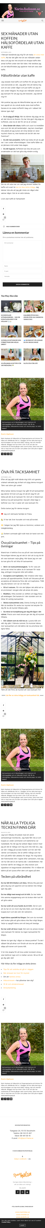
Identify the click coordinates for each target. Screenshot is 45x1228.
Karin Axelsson (7, 434)
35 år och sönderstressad (13, 984)
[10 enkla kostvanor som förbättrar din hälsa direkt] (11, 331)
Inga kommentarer (13, 226)
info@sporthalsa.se (25, 1138)
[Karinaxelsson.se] (22, 10)
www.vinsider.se (22, 1215)
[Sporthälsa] (22, 20)
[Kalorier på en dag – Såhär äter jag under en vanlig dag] (34, 306)
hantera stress (15, 977)
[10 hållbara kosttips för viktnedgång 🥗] (11, 354)
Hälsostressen (8, 980)
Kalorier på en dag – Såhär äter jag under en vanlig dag (33, 317)
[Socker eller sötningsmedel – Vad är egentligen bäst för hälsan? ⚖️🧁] (11, 306)
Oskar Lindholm (20, 1159)
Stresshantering (9, 988)
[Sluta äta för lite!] (34, 354)
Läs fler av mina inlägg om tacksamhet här (22, 695)
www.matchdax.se (22, 1212)
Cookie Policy (6, 1222)
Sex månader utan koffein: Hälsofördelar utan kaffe (22, 40)
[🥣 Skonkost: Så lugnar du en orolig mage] (34, 331)
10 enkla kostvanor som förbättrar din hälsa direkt (11, 342)
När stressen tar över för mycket (16, 973)
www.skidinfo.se (22, 1217)
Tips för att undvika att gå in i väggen (18, 969)
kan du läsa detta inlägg (25, 187)
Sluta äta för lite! (31, 363)
